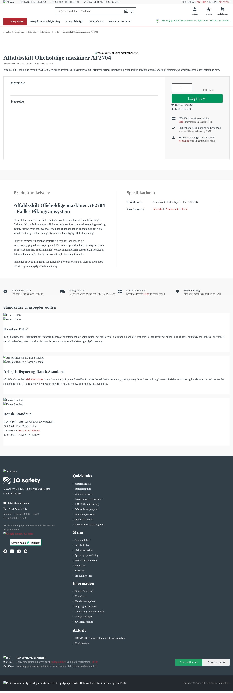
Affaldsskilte (172, 209)
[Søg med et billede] (126, 11)
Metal (185, 209)
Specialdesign (74, 21)
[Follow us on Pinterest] (25, 551)
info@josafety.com (18, 503)
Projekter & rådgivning (45, 21)
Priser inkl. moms (216, 662)
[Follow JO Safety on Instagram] (18, 551)
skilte (146, 294)
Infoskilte (157, 209)
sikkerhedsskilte (34, 379)
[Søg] (131, 11)
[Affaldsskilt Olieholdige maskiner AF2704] (116, 53)
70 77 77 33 (224, 2)
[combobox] (95, 11)
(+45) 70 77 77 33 (17, 508)
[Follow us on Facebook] (5, 551)
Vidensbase (96, 21)
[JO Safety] (21, 535)
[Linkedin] (12, 551)
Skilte (181, 121)
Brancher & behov (120, 21)
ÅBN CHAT (202, 2)
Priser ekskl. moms (189, 662)
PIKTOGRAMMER (29, 430)
